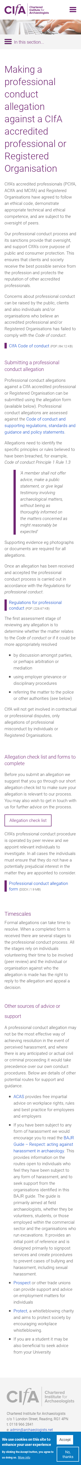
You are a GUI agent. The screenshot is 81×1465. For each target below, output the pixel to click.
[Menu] (71, 10)
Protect (20, 1311)
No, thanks (68, 1454)
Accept (64, 1440)
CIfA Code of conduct (29, 345)
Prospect (22, 1282)
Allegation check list (28, 820)
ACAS (19, 1096)
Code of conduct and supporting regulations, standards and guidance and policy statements (40, 425)
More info (24, 1457)
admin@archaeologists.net (31, 1429)
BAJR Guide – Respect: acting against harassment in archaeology (44, 1144)
